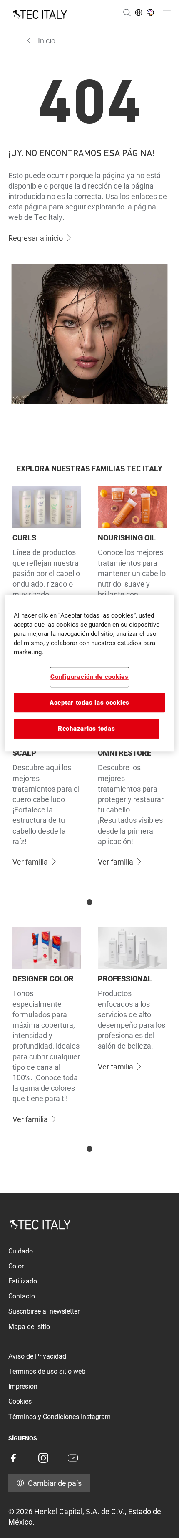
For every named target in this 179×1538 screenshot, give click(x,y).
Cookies (20, 1401)
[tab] (89, 902)
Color (16, 1266)
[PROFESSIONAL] (132, 1030)
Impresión (22, 1386)
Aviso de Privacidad (37, 1356)
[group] (89, 588)
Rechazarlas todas (86, 728)
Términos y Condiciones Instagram (59, 1417)
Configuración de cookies (89, 677)
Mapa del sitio (29, 1327)
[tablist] (89, 902)
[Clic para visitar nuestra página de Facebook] (13, 1458)
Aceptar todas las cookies (89, 702)
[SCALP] (46, 794)
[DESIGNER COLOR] (46, 1030)
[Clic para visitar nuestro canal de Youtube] (73, 1458)
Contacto (21, 1296)
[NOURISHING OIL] (132, 574)
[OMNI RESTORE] (132, 794)
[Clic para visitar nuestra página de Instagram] (43, 1458)
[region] (90, 673)
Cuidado (20, 1251)
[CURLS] (46, 574)
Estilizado (22, 1281)
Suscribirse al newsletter (44, 1311)
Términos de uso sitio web (46, 1371)
